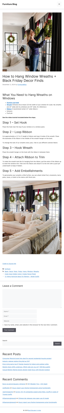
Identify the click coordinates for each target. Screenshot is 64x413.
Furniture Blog (9, 4)
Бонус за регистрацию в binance (13, 384)
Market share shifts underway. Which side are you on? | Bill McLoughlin (26, 367)
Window (30, 271)
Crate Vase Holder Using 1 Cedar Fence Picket (20, 274)
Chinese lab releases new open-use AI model (33, 398)
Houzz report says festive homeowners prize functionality (31, 388)
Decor (11, 271)
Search (4, 340)
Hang (24, 271)
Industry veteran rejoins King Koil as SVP (16, 361)
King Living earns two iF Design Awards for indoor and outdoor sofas (25, 364)
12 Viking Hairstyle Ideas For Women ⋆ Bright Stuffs (22, 276)
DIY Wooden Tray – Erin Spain (37, 384)
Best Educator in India (34, 410)
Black (6, 271)
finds (15, 271)
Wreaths (36, 271)
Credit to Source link (9, 263)
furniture (7, 269)
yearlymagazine (7, 392)
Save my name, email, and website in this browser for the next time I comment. (31, 325)
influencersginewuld (9, 398)
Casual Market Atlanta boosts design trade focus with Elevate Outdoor (26, 370)
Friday (20, 271)
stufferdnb (6, 388)
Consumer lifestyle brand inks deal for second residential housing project (26, 358)
